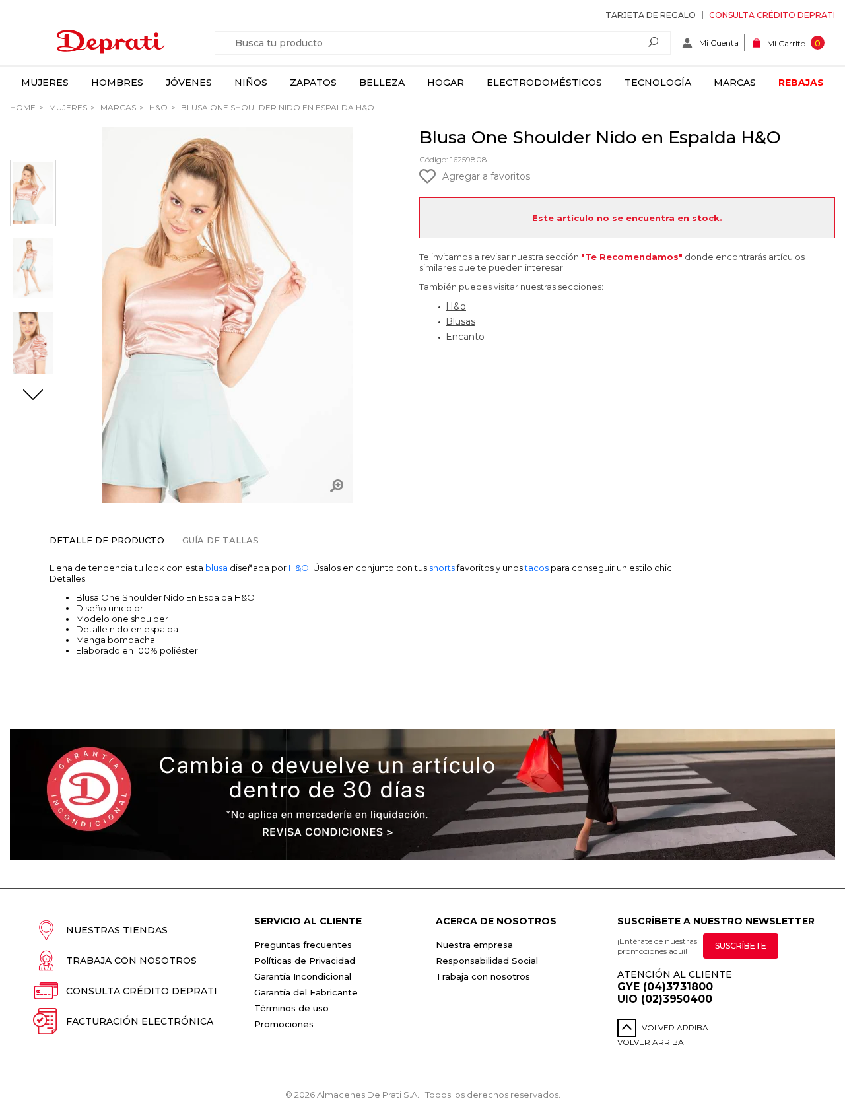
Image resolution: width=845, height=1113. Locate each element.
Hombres (117, 82)
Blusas (460, 321)
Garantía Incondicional (302, 976)
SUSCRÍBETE (740, 946)
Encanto (465, 337)
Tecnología (658, 82)
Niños (250, 82)
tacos (537, 567)
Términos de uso (291, 1008)
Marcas (735, 82)
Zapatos (313, 82)
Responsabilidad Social (487, 960)
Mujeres (45, 82)
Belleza (382, 82)
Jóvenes (189, 82)
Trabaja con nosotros (131, 960)
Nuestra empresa (474, 944)
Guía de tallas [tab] (220, 540)
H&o (456, 306)
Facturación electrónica (139, 1021)
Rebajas (801, 82)
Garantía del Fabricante (306, 992)
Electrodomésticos (544, 82)
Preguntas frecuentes (303, 944)
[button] (33, 396)
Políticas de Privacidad (304, 960)
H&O (157, 107)
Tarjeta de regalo (650, 15)
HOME (23, 107)
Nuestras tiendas (117, 930)
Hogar (445, 82)
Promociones (284, 1024)
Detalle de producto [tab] (107, 540)
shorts (442, 567)
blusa (216, 567)
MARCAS (117, 107)
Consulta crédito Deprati (772, 15)
